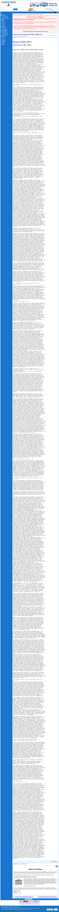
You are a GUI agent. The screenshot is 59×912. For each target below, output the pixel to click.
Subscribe (3, 37)
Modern (3, 20)
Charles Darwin (17, 45)
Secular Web (3, 26)
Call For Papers (4, 33)
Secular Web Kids (5, 17)
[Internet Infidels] (8, 6)
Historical (3, 21)
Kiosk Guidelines (5, 32)
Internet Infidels (4, 30)
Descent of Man (19, 42)
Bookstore (4, 23)
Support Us (3, 41)
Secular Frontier (5, 16)
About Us (3, 39)
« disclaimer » (21, 904)
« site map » (37, 904)
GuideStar (4, 43)
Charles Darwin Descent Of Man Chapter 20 (27, 34)
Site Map (2, 44)
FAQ (3, 38)
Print (57, 12)
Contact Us (3, 36)
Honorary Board (5, 29)
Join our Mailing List (28, 899)
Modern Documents (18, 19)
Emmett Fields (27, 871)
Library (2, 19)
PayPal (3, 42)
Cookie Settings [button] (49, 909)
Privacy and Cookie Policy (30, 904)
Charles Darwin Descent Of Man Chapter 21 (47, 896)
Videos (3, 24)
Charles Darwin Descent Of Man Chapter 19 (23, 896)
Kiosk (3, 22)
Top (56, 866)
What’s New (3, 15)
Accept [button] (56, 909)
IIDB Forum (4, 27)
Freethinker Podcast (5, 18)
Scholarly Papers (5, 34)
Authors (3, 25)
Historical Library (23, 14)
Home (2, 14)
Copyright (4, 40)
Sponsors (43, 1)
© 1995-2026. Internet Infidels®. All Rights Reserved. (29, 903)
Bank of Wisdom (44, 31)
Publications (4, 28)
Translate (53, 10)
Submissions (4, 31)
